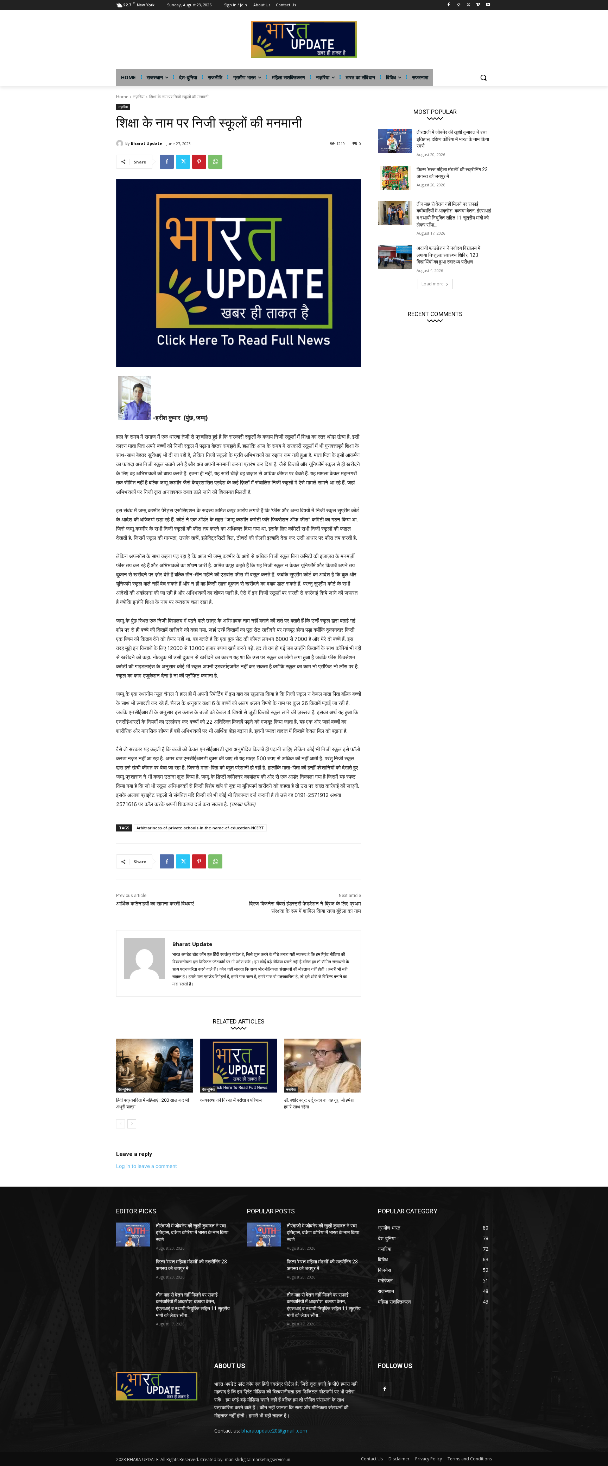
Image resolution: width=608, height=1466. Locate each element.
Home (122, 97)
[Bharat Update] (120, 143)
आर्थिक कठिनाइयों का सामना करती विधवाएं (155, 904)
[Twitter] (468, 5)
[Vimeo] (478, 5)
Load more (433, 284)
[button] (483, 77)
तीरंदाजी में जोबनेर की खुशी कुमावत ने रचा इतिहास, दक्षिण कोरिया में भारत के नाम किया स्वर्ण (453, 139)
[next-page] (131, 1123)
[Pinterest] (199, 162)
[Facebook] (449, 5)
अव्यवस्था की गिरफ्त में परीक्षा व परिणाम (231, 1100)
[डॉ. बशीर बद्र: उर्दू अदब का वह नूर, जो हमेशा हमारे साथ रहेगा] (322, 1066)
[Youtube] (488, 5)
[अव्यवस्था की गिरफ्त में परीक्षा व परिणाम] (238, 1066)
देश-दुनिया (124, 1089)
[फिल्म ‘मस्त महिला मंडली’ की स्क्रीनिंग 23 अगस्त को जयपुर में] (395, 178)
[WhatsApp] (215, 162)
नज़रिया (139, 97)
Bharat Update (146, 143)
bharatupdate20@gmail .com (274, 1430)
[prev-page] (120, 1123)
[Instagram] (459, 5)
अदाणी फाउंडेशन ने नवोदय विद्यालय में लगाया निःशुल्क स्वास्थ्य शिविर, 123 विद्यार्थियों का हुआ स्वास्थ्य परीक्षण (448, 255)
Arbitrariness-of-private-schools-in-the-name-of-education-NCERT (200, 827)
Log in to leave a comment (146, 1166)
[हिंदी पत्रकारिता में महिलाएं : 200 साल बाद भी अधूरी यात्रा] (154, 1066)
